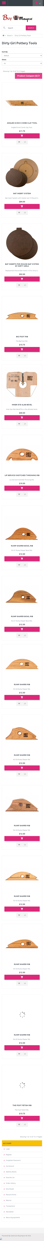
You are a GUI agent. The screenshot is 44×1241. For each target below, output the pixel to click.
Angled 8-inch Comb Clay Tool (22, 123)
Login (8, 1149)
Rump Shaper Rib (22, 684)
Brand (9, 35)
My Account (10, 1166)
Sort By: (5, 52)
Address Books (11, 1172)
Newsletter (10, 1211)
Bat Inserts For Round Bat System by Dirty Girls (22, 265)
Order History (11, 1183)
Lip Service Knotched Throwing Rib (22, 475)
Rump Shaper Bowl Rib (22, 545)
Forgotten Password (13, 1160)
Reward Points (11, 1194)
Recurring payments (13, 1217)
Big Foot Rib (22, 336)
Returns (8, 1200)
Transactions (10, 1206)
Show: (4, 59)
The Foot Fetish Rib (22, 1105)
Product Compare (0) (27, 76)
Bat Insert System (22, 193)
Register (9, 1154)
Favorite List (10, 1177)
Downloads (10, 1189)
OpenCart (14, 1235)
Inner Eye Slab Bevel (22, 404)
